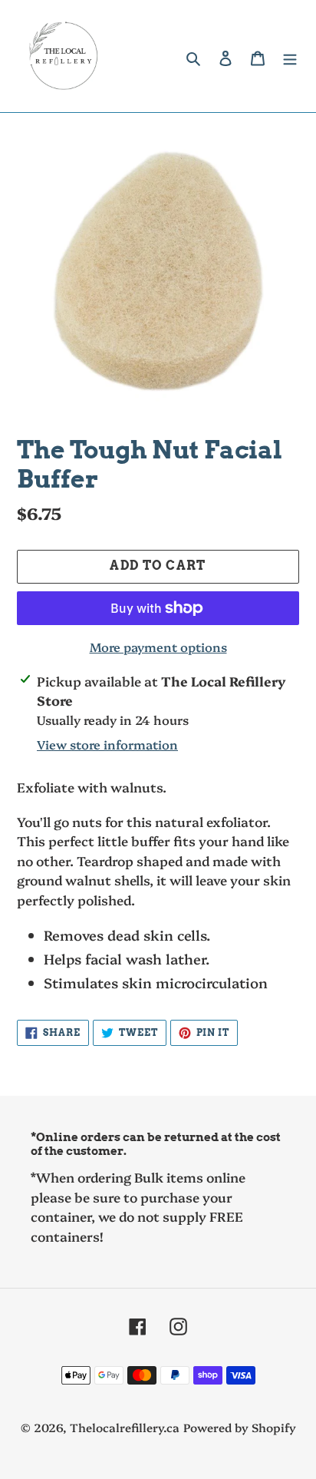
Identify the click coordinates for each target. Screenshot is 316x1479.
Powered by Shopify (239, 1427)
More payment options (158, 646)
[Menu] (290, 56)
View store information (107, 744)
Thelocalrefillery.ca (124, 1427)
